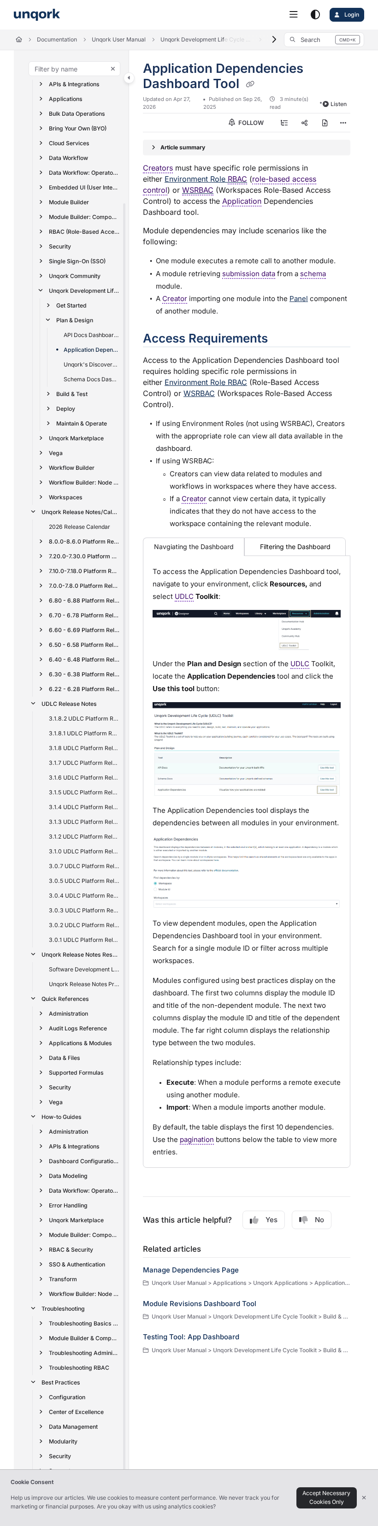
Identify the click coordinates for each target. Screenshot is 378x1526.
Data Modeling (68, 1175)
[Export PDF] (325, 122)
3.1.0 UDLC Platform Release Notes (84, 851)
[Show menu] (293, 14)
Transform (63, 1279)
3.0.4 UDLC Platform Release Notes (84, 895)
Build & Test (72, 393)
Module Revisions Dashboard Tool (199, 1303)
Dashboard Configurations (84, 1161)
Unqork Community (74, 275)
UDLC (184, 596)
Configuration (67, 1397)
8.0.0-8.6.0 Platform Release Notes (84, 541)
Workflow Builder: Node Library (84, 482)
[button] (324, 39)
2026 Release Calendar (79, 526)
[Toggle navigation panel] (129, 77)
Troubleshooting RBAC (79, 1367)
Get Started (71, 305)
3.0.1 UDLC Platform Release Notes (84, 939)
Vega (56, 453)
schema (313, 273)
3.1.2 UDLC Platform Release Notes (84, 836)
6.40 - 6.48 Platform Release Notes (84, 659)
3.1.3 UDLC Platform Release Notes (84, 821)
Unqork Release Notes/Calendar (80, 512)
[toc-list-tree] (284, 122)
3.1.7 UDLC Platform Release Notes (84, 762)
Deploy (65, 408)
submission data (248, 273)
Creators (158, 167)
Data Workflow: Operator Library (84, 172)
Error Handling (68, 1205)
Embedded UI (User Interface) (84, 187)
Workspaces (66, 497)
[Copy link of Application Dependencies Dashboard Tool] (249, 84)
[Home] (37, 15)
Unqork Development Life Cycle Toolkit (206, 39)
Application (241, 201)
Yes (272, 1219)
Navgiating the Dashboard (194, 546)
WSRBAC (197, 190)
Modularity (63, 1441)
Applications (66, 98)
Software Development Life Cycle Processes (84, 969)
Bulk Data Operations (77, 113)
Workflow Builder (71, 467)
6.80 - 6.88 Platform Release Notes (84, 600)
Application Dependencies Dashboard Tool (92, 349)
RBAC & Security (71, 1249)
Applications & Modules (80, 1043)
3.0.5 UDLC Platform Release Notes (84, 880)
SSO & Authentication (77, 1264)
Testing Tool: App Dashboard (191, 1336)
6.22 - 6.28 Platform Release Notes (84, 689)
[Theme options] (315, 14)
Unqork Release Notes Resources (80, 954)
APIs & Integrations (74, 84)
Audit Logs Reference (78, 1028)
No (319, 1219)
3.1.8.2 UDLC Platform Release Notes (84, 718)
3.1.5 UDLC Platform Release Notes (84, 792)
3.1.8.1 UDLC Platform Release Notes (84, 733)
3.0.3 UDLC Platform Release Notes (84, 910)
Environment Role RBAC (206, 382)
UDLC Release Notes (69, 703)
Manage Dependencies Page (191, 1270)
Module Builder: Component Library (84, 216)
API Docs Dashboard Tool (92, 334)
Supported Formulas (76, 1072)
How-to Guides (61, 1116)
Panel (298, 298)
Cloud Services (69, 143)
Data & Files (64, 1057)
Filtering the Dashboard (295, 546)
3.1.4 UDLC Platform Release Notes (84, 807)
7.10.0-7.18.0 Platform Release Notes (84, 571)
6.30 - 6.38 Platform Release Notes (84, 674)
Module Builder (69, 202)
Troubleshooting (63, 1308)
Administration (68, 1013)
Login (351, 14)
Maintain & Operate (81, 423)
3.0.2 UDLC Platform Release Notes (84, 925)
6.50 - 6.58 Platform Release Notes (84, 644)
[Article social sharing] (304, 122)
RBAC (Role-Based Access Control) (84, 231)
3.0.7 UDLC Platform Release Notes (84, 866)
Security (60, 246)
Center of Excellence (76, 1411)
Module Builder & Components (84, 1338)
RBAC (237, 178)
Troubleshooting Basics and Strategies (84, 1323)
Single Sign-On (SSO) (77, 261)
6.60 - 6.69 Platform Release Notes (84, 630)
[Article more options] (343, 122)
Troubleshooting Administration (84, 1352)
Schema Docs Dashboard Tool (92, 379)
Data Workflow (68, 157)
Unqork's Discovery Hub (92, 364)
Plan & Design (74, 320)
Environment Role (206, 178)
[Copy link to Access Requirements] (282, 339)
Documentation (57, 39)
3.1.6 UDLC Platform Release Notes (84, 777)
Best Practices (60, 1382)
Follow (250, 122)
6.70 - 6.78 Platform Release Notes (84, 615)
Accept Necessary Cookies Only (326, 1497)
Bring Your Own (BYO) (77, 128)
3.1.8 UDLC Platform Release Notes (84, 748)
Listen (339, 104)
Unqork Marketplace (76, 438)
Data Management (73, 1426)
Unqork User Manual (119, 39)
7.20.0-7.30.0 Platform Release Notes (84, 556)
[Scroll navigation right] (274, 39)
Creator (174, 298)
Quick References (65, 998)
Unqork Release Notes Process (84, 984)
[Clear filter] (113, 68)
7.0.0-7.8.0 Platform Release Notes (84, 585)
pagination (197, 1139)
